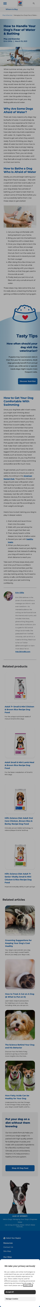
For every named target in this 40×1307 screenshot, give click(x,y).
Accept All (9, 1292)
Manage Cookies (12, 1299)
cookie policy (28, 1285)
